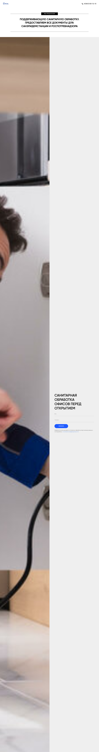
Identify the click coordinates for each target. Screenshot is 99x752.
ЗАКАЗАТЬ (61, 426)
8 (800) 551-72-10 (90, 4)
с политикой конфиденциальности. (70, 431)
